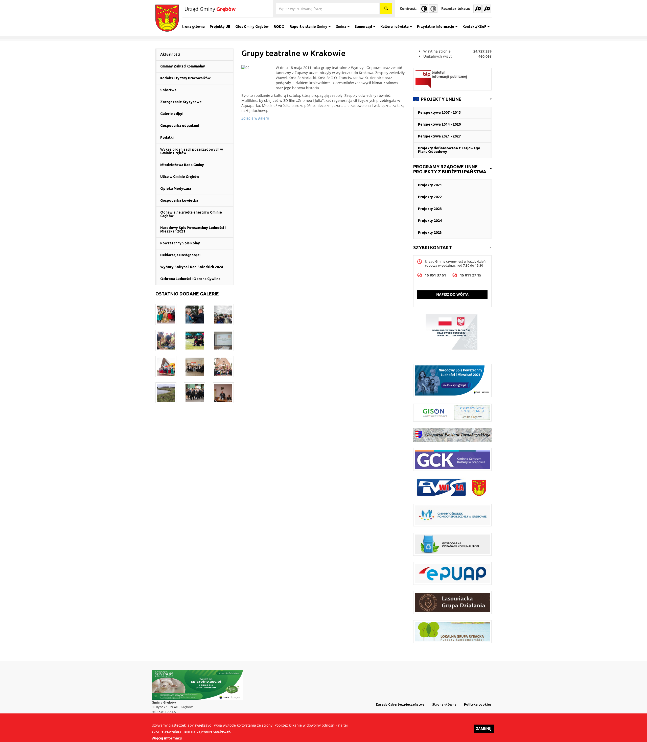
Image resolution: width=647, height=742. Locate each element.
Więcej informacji (167, 738)
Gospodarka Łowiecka (179, 200)
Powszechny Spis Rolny (180, 243)
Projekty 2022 (430, 197)
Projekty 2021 (430, 185)
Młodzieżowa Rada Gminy (182, 165)
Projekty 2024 (430, 221)
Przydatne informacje (436, 27)
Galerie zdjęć (171, 114)
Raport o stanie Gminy (309, 27)
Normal (433, 8)
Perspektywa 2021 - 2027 (439, 136)
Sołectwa (168, 90)
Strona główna (192, 27)
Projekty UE (220, 27)
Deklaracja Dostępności (180, 255)
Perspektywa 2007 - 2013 (439, 112)
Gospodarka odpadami (179, 126)
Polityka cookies (478, 704)
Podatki (167, 137)
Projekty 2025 (430, 232)
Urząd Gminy (210, 9)
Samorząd (364, 27)
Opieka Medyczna (175, 189)
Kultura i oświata (394, 27)
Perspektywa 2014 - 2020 (439, 124)
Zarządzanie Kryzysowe (181, 102)
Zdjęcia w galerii (255, 118)
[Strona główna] (168, 18)
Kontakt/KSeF (475, 27)
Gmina (341, 27)
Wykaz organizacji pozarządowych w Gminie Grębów (191, 151)
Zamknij (484, 728)
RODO (279, 27)
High (424, 8)
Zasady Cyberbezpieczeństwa (400, 704)
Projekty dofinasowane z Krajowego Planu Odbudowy (449, 150)
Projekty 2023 (430, 209)
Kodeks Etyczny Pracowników (185, 78)
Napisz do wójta (452, 294)
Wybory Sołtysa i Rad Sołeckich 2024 (191, 267)
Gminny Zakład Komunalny (182, 66)
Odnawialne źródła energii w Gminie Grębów (191, 214)
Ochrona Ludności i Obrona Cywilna (190, 279)
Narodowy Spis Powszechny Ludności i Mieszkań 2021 (193, 229)
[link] (452, 99)
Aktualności (170, 54)
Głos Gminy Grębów (252, 27)
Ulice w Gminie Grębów (179, 177)
